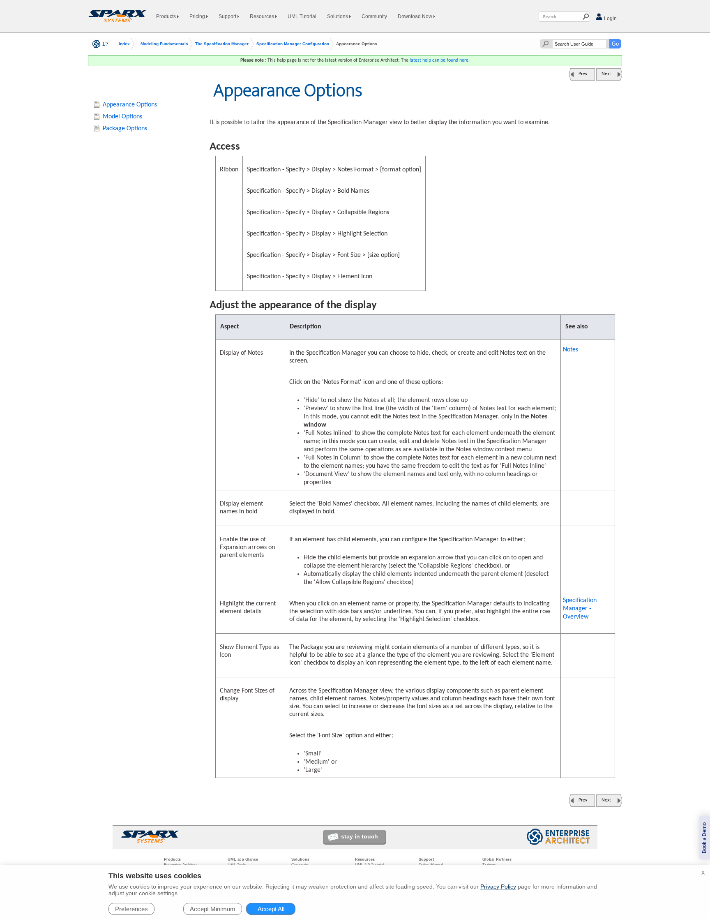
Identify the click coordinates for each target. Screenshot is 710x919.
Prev (583, 74)
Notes (570, 349)
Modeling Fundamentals (164, 44)
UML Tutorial (302, 16)
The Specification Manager (222, 44)
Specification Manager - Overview (580, 608)
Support (228, 16)
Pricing (197, 16)
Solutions (338, 16)
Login (610, 18)
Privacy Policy (498, 886)
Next (606, 74)
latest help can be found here (439, 60)
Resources (262, 16)
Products (166, 16)
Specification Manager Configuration (292, 44)
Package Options (125, 128)
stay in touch (359, 836)
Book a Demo (704, 837)
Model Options (122, 116)
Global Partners (497, 859)
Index (124, 44)
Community (374, 16)
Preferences (131, 908)
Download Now (415, 16)
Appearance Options (130, 105)
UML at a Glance (243, 859)
